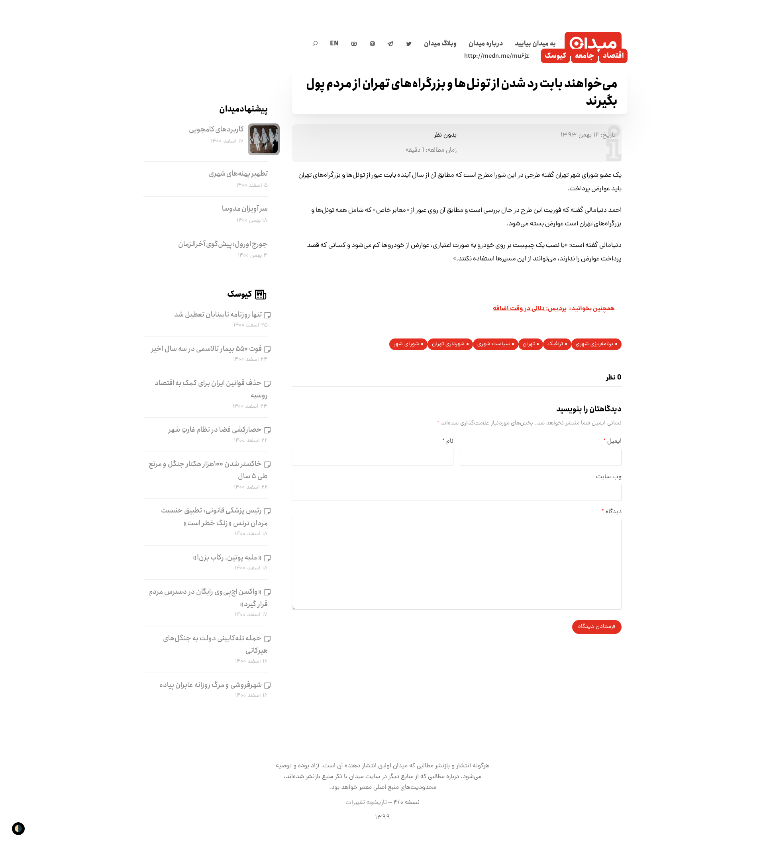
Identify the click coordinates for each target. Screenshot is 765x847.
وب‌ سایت (609, 477)
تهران (529, 344)
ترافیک (555, 344)
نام (447, 441)
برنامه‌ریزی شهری (594, 344)
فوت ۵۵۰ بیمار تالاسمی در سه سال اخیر (206, 348)
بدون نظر (445, 135)
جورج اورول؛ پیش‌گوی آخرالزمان (223, 244)
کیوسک (555, 56)
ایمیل (612, 441)
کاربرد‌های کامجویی (216, 129)
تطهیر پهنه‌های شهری (238, 173)
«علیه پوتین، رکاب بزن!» (227, 557)
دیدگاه (612, 512)
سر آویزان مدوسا (245, 208)
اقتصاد (613, 56)
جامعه (584, 56)
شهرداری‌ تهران (448, 344)
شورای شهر (406, 344)
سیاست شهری (493, 344)
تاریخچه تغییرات (366, 803)
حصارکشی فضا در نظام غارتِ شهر (215, 429)
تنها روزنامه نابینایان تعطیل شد (218, 314)
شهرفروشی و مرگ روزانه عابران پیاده (210, 685)
